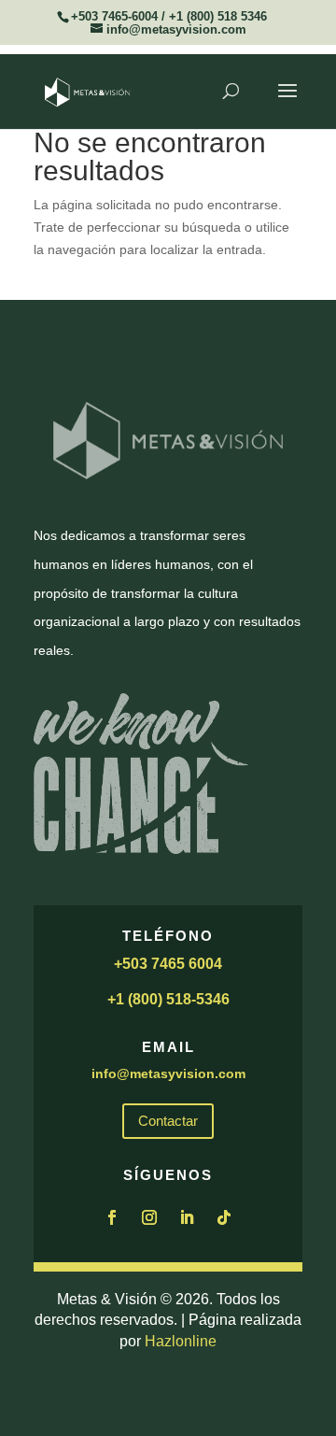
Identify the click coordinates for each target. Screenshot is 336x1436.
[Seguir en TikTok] (224, 1217)
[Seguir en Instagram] (149, 1217)
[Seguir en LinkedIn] (187, 1217)
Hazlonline (181, 1341)
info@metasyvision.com (168, 1073)
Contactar (168, 1121)
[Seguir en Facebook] (112, 1217)
